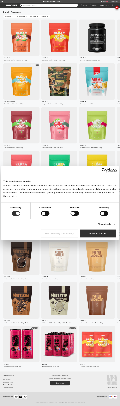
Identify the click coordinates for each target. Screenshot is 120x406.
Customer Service (8, 387)
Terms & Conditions (8, 385)
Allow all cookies (98, 233)
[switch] (45, 213)
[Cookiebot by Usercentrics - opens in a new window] (104, 170)
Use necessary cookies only (59, 233)
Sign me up (60, 383)
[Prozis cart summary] (113, 5)
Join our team (7, 379)
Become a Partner (8, 382)
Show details (104, 224)
